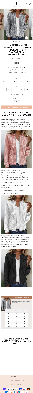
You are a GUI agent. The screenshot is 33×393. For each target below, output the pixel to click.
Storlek (16, 86)
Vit (9, 81)
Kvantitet (16, 98)
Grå (4, 81)
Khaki (28, 81)
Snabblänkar (16, 385)
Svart (15, 81)
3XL (27, 89)
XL (17, 89)
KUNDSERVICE (16, 376)
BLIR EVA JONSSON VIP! (16, 381)
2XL (22, 89)
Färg (16, 78)
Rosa (21, 81)
